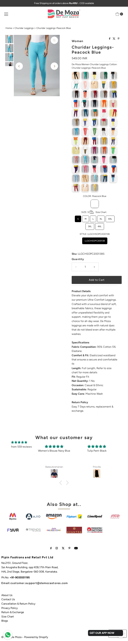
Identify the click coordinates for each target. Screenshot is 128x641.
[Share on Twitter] (114, 38)
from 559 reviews (21, 446)
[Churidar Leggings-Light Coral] (85, 131)
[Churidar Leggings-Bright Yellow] (113, 85)
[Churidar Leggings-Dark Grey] (85, 103)
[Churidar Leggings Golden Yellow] (94, 75)
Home (9, 28)
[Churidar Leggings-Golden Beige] (76, 122)
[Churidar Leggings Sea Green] (76, 85)
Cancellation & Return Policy (18, 603)
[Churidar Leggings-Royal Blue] (104, 169)
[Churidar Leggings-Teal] (104, 178)
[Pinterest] (69, 548)
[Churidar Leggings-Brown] (76, 94)
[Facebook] (51, 548)
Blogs (4, 620)
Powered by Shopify (36, 637)
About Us (6, 595)
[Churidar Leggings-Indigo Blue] (85, 122)
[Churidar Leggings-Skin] (85, 178)
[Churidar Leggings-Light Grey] (104, 131)
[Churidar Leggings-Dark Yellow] (94, 113)
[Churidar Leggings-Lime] (76, 141)
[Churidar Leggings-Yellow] (94, 188)
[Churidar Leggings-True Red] (76, 188)
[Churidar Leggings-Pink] (104, 159)
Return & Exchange (12, 612)
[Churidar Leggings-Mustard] (104, 141)
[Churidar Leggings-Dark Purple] (76, 113)
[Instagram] (57, 548)
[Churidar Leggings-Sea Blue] (76, 178)
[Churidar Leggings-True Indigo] (113, 178)
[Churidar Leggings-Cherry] (85, 94)
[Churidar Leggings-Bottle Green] (104, 85)
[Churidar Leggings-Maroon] (85, 141)
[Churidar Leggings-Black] (76, 75)
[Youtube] (76, 548)
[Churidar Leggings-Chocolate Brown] (104, 94)
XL (101, 218)
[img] (19, 442)
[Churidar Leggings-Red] (94, 169)
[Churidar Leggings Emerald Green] (85, 75)
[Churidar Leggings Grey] (113, 75)
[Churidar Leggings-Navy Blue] (113, 141)
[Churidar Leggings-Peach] (76, 159)
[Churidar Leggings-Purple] (76, 169)
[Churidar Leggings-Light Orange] (113, 131)
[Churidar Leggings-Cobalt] (113, 94)
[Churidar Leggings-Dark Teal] (85, 113)
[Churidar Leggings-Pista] (113, 159)
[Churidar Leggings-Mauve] (94, 141)
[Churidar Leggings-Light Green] (94, 131)
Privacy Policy (9, 608)
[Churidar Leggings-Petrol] (94, 159)
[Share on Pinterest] (119, 38)
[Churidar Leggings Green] (104, 75)
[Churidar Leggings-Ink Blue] (94, 122)
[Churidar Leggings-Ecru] (104, 113)
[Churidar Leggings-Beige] (94, 85)
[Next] (54, 66)
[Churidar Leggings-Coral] (76, 103)
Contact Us (8, 599)
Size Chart (7, 616)
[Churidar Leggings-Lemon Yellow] (113, 122)
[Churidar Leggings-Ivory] (104, 122)
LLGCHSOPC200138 (95, 239)
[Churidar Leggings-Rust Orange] (113, 169)
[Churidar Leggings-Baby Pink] (85, 85)
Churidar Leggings (24, 28)
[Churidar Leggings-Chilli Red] (94, 94)
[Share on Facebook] (110, 38)
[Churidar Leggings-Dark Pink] (113, 103)
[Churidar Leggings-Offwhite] (76, 150)
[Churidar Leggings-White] (85, 188)
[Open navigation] (6, 14)
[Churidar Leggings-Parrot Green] (113, 150)
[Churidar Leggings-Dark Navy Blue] (94, 103)
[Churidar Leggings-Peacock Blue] (85, 159)
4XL (100, 225)
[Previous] (19, 66)
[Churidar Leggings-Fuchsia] (113, 113)
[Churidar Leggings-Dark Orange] (104, 103)
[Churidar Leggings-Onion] (94, 150)
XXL (110, 218)
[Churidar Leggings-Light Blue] (76, 131)
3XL (90, 225)
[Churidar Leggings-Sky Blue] (94, 178)
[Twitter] (63, 548)
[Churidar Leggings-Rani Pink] (85, 169)
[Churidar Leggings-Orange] (104, 150)
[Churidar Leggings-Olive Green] (85, 150)
